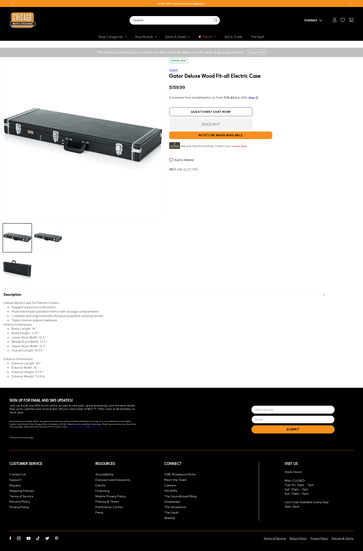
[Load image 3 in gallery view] (48, 237)
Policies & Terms (107, 502)
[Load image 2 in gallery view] (17, 268)
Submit (293, 429)
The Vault (171, 513)
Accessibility (104, 474)
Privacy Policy (95, 427)
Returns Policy (19, 502)
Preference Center (109, 507)
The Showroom (175, 507)
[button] (164, 295)
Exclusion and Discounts (112, 480)
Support (15, 480)
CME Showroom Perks (180, 474)
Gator (173, 70)
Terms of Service (21, 496)
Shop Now (257, 52)
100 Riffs (170, 491)
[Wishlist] (342, 20)
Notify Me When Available (221, 135)
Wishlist (169, 518)
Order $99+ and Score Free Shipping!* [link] (181, 3)
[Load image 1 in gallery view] (17, 237)
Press (99, 513)
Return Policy (298, 538)
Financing (102, 491)
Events (100, 485)
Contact (310, 20)
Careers (170, 485)
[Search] (216, 20)
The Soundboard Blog (180, 496)
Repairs (14, 485)
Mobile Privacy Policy (110, 496)
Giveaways (172, 502)
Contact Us (17, 474)
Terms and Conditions (77, 427)
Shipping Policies (21, 491)
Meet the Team (175, 480)
